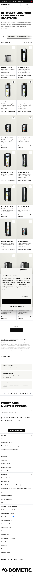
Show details (24, 296)
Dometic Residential (11, 495)
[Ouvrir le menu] (31, 4)
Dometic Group (10, 534)
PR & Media (9, 545)
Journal (3, 492)
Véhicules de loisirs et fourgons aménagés (17, 7)
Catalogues (9, 460)
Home (2, 7)
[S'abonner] (30, 412)
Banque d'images (10, 463)
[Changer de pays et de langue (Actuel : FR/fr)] (31, 1)
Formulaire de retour (6, 442)
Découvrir (4, 474)
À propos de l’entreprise (8, 531)
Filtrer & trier (7, 42)
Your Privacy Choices (16, 306)
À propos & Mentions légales (9, 506)
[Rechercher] (18, 4)
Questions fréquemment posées (9, 449)
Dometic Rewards (5, 478)
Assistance (4, 439)
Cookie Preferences (6, 517)
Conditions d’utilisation (7, 524)
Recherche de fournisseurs (8, 538)
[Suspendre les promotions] (2, 1)
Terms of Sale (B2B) (6, 527)
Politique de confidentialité (8, 510)
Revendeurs (4, 456)
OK (16, 301)
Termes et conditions (6, 520)
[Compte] (22, 4)
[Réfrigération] (3, 36)
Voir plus (16, 330)
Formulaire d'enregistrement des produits (12, 446)
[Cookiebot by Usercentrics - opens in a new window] (20, 270)
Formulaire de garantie (7, 453)
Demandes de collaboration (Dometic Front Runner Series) (16, 488)
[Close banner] (30, 270)
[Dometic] (5, 4)
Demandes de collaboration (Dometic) (11, 485)
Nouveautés (9, 549)
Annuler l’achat (5, 470)
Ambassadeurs (5, 481)
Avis (2, 502)
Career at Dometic (11, 552)
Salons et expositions (6, 499)
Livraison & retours (6, 467)
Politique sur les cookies (7, 513)
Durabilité (3, 541)
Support (3, 435)
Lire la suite (4, 28)
